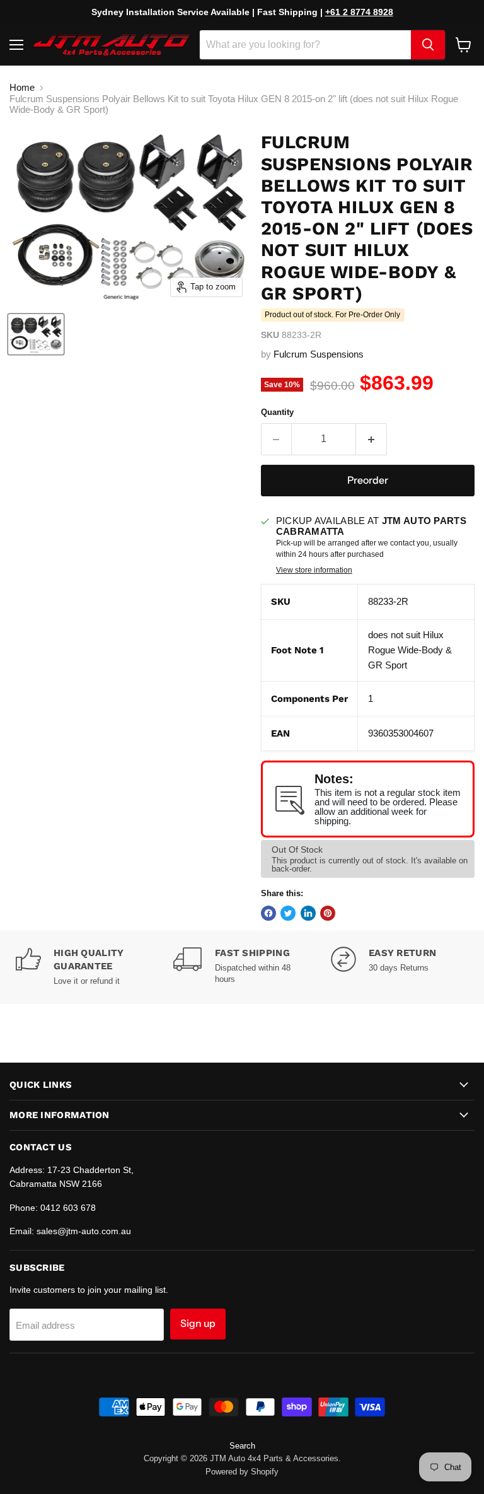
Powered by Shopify (242, 1471)
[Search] (428, 44)
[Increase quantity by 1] (371, 439)
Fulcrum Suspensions (319, 354)
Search (242, 1445)
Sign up (198, 1323)
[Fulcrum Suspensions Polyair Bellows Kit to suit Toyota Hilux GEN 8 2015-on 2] (36, 334)
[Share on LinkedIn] (308, 913)
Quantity (277, 412)
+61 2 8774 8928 (359, 12)
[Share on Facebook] (268, 913)
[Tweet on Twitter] (288, 913)
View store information (314, 570)
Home (22, 87)
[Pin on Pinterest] (327, 913)
